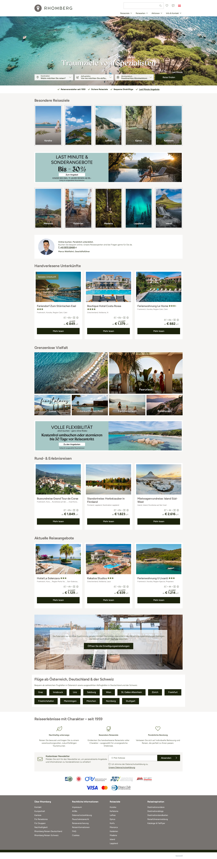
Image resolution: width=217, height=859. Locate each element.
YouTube (114, 639)
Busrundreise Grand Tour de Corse (57, 498)
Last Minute (177, 72)
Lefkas (108, 140)
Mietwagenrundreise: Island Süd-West (157, 500)
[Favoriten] (167, 5)
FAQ (74, 831)
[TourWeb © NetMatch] (179, 855)
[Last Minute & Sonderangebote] (108, 167)
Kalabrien (78, 223)
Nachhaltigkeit (41, 827)
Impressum (77, 807)
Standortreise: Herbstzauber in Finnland (106, 500)
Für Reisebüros (41, 819)
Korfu (78, 140)
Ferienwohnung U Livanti (152, 578)
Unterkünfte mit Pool (90, 411)
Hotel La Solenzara (48, 578)
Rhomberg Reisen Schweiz (46, 835)
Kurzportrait (39, 811)
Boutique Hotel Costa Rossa (104, 306)
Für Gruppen (40, 823)
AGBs (74, 811)
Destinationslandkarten (157, 815)
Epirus (138, 140)
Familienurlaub (127, 411)
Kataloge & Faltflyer (156, 823)
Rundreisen (165, 411)
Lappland (139, 223)
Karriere (37, 815)
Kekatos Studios (97, 578)
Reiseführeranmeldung (157, 819)
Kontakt (37, 807)
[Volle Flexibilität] (108, 435)
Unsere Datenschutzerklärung (121, 767)
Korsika (48, 140)
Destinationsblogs (155, 811)
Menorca (48, 223)
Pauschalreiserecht (80, 819)
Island (169, 223)
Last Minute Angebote (149, 89)
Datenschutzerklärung (82, 815)
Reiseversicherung (80, 823)
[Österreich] (179, 5)
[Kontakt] (173, 5)
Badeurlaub (71, 389)
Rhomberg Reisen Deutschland (48, 831)
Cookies (75, 835)
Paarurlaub (146, 389)
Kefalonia (169, 140)
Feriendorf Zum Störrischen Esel (56, 306)
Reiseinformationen (81, 827)
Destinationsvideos (155, 807)
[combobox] (144, 6)
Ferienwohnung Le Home (152, 306)
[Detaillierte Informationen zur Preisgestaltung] (77, 318)
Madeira (108, 223)
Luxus (52, 411)
